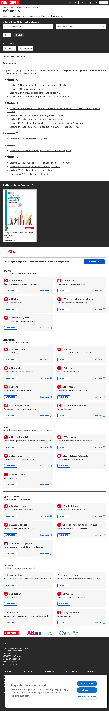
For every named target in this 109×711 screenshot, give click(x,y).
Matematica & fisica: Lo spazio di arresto (29, 174)
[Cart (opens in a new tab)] (97, 3)
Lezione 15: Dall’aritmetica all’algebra (28, 138)
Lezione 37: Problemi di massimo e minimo (31, 170)
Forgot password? (100, 22)
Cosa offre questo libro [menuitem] (36, 16)
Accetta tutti (87, 683)
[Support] (81, 2)
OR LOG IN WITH (8, 44)
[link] (25, 48)
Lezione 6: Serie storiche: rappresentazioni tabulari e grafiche (40, 96)
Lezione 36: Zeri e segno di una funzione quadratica (35, 166)
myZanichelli (73, 3)
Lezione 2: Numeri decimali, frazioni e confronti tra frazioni (39, 85)
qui (66, 689)
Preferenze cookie (87, 696)
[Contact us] (85, 2)
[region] (56, 691)
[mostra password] (104, 26)
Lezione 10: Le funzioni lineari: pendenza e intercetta (36, 119)
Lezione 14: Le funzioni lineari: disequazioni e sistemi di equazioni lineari (45, 126)
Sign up (19, 35)
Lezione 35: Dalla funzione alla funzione (41, 162)
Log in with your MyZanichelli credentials (21, 22)
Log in (103, 3)
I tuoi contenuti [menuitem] (17, 16)
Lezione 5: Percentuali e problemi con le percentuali (35, 92)
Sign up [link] (19, 35)
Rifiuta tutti (87, 690)
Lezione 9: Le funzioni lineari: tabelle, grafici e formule (36, 115)
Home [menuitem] (5, 16)
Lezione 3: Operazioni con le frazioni (27, 89)
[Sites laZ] (91, 2)
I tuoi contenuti (8, 57)
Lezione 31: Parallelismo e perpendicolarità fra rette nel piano (40, 150)
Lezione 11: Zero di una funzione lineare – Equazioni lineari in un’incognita (46, 123)
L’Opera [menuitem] (56, 16)
